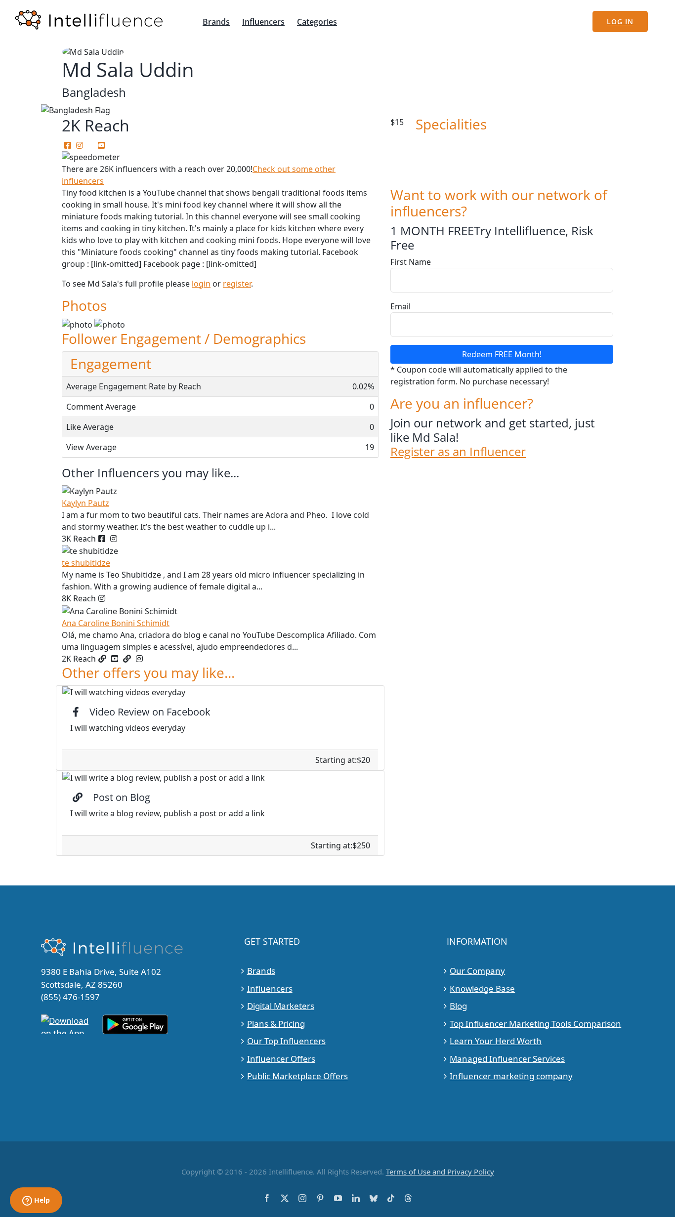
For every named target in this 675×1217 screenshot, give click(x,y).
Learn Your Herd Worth (496, 1041)
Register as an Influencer (458, 452)
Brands (261, 970)
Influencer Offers (281, 1058)
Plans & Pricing (276, 1023)
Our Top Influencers (286, 1041)
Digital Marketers (280, 1005)
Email (400, 306)
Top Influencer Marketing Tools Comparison (535, 1023)
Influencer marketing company (511, 1076)
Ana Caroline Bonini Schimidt (115, 623)
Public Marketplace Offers (297, 1076)
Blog (458, 1005)
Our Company (477, 970)
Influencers (270, 988)
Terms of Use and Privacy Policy (440, 1171)
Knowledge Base (482, 988)
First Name (410, 261)
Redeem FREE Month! (502, 354)
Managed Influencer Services (507, 1058)
